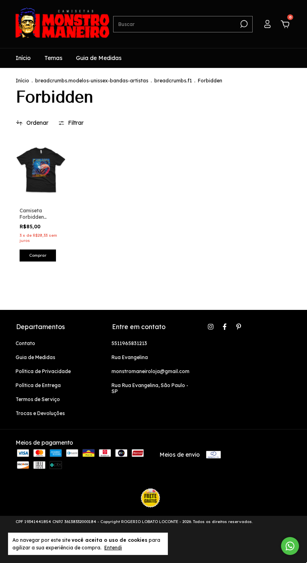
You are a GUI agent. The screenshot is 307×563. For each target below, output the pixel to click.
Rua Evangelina (130, 357)
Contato (25, 343)
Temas (53, 58)
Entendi (113, 548)
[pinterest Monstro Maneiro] (238, 326)
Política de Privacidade (43, 371)
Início (23, 58)
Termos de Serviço (38, 399)
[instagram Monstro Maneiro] (210, 326)
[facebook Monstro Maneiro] (224, 326)
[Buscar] (243, 24)
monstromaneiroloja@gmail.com (150, 371)
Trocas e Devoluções (40, 413)
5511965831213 (129, 343)
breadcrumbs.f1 (173, 81)
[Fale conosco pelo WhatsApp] (290, 546)
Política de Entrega (38, 385)
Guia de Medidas (99, 58)
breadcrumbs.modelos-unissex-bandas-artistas (91, 81)
